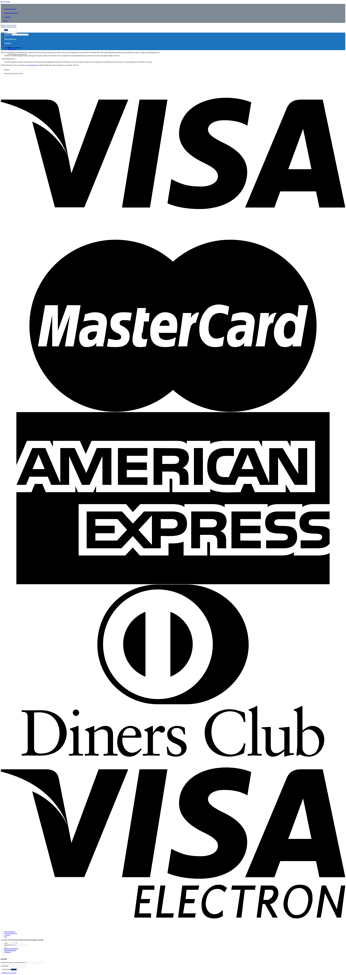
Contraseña (5, 966)
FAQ (5, 21)
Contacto (7, 17)
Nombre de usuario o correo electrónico (13, 962)
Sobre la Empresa (10, 9)
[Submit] (5, 947)
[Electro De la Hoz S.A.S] (8, 26)
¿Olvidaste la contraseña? (8, 973)
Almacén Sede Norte (11, 13)
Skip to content (5, 1)
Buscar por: (7, 945)
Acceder (14, 969)
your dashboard (32, 65)
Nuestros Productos (11, 35)
